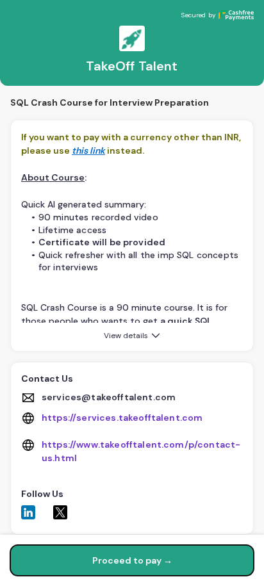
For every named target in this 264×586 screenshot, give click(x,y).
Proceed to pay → (132, 560)
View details (126, 335)
